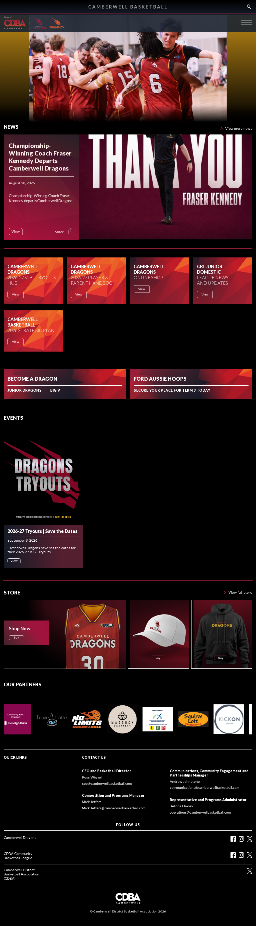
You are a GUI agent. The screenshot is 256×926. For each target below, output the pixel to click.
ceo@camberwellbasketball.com (107, 784)
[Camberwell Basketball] (16, 22)
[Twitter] (249, 838)
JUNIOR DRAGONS (25, 390)
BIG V (55, 390)
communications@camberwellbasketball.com (204, 788)
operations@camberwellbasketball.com (200, 812)
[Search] (248, 7)
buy (16, 637)
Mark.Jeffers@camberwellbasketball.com (114, 808)
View (15, 294)
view (16, 231)
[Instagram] (241, 839)
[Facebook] (233, 839)
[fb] (233, 855)
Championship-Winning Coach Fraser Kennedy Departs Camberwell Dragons (40, 157)
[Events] (43, 475)
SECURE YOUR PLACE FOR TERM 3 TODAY (172, 390)
